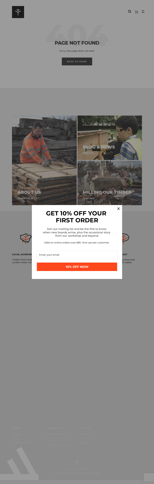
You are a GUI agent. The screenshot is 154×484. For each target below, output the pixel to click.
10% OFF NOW (77, 267)
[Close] (118, 208)
